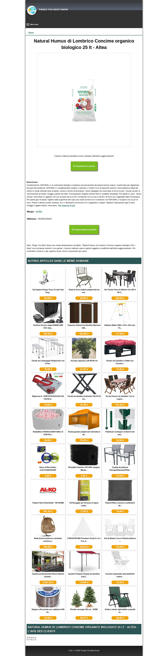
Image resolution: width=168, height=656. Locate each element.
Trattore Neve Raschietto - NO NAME (48, 503)
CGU (71, 651)
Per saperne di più (66, 205)
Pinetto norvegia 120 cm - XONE (84, 609)
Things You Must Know (53, 9)
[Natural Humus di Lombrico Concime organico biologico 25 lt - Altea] (84, 100)
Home (31, 33)
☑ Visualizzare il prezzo (84, 166)
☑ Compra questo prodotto (84, 230)
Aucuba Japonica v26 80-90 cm (84, 361)
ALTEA (39, 212)
